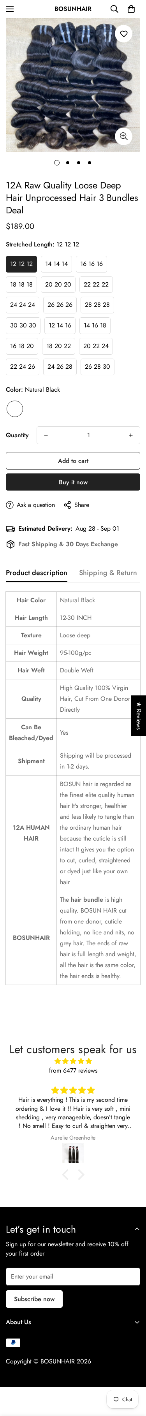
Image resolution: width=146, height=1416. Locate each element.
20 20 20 (58, 284)
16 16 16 (91, 263)
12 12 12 (21, 263)
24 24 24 (22, 304)
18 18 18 (21, 284)
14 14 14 (56, 263)
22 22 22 (96, 284)
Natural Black (15, 409)
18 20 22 (58, 345)
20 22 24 (96, 345)
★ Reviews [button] (138, 716)
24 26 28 (59, 366)
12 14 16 (60, 325)
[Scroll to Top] (132, 1375)
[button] (131, 9)
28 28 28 (97, 304)
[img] (73, 1061)
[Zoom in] (123, 136)
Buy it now (73, 482)
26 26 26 (59, 304)
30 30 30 (23, 325)
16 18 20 (22, 345)
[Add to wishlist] (123, 33)
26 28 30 (97, 366)
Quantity (17, 435)
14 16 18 (95, 325)
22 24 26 (22, 366)
